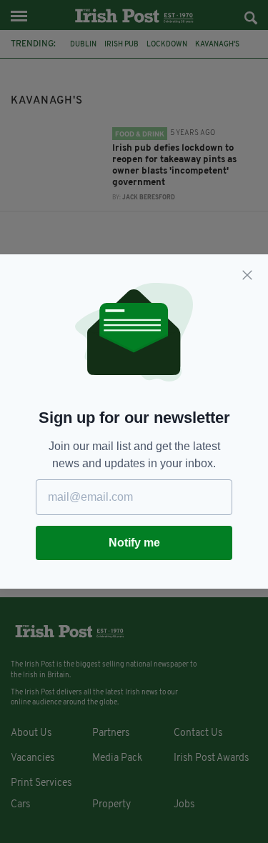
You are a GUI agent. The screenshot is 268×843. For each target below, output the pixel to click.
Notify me (134, 543)
